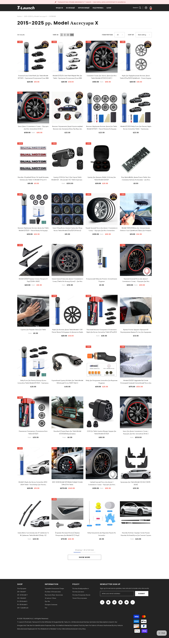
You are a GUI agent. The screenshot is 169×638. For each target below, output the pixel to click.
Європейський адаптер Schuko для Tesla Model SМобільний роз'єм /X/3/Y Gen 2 (67, 381)
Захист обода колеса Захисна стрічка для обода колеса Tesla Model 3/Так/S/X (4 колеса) (67, 229)
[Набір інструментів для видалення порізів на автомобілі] (102, 514)
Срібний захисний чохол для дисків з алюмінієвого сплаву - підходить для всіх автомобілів (101, 483)
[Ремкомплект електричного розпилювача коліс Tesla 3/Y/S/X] (33, 412)
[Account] (146, 8)
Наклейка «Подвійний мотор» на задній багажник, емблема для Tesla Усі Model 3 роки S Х (33, 178)
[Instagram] (108, 602)
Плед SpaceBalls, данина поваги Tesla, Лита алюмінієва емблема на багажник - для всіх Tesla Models (135, 178)
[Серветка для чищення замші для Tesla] (33, 311)
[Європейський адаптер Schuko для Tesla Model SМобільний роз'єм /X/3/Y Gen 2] (67, 361)
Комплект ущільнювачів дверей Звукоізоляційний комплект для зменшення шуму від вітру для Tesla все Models (67, 127)
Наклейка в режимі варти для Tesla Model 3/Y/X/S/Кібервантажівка (67, 432)
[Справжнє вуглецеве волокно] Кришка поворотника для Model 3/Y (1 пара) (67, 534)
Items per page (107, 35)
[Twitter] (132, 602)
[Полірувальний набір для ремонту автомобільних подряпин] (102, 260)
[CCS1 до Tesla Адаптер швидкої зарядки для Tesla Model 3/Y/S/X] (102, 412)
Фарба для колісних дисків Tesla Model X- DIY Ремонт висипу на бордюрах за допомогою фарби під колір (67, 331)
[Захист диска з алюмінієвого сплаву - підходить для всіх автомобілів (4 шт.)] (33, 108)
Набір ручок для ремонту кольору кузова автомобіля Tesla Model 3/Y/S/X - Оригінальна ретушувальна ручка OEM (33, 381)
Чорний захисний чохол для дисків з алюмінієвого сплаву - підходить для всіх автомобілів (101, 229)
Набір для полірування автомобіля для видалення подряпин (101, 381)
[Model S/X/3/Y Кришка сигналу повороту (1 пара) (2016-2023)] (33, 260)
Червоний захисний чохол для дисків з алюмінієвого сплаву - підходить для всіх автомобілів (135, 280)
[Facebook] (102, 602)
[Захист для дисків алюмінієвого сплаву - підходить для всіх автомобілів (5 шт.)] (136, 412)
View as (55, 35)
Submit (141, 593)
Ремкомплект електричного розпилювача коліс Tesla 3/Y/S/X (33, 432)
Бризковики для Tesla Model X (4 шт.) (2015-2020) (136, 483)
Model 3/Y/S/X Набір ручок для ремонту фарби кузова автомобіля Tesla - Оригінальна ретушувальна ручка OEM (135, 127)
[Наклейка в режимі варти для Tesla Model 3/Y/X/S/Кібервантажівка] (67, 412)
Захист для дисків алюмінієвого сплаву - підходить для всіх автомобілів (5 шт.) (136, 432)
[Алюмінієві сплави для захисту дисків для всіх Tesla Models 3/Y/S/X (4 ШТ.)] (102, 57)
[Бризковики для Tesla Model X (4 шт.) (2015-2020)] (136, 463)
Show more (84, 557)
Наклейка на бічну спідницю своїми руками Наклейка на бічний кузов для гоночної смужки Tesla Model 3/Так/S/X (136, 534)
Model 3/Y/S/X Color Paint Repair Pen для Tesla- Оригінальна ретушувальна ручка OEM (67, 77)
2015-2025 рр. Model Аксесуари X (35, 16)
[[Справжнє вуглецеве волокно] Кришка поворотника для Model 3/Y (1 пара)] (67, 514)
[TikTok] (120, 602)
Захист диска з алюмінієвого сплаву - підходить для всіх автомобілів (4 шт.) (33, 127)
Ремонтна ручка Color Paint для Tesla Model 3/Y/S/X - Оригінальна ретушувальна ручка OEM (33, 77)
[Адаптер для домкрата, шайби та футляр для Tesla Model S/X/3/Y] (102, 158)
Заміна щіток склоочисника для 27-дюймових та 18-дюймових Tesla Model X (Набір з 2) (33, 534)
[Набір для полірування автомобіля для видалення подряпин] (102, 361)
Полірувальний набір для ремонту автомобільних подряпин (101, 280)
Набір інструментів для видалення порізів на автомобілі (101, 534)
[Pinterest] (114, 602)
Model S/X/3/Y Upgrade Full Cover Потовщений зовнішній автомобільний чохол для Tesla (135, 381)
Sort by (131, 35)
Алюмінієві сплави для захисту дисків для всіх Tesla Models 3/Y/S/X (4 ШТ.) (101, 77)
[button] (61, 34)
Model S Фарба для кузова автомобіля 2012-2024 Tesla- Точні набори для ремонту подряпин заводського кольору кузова (33, 483)
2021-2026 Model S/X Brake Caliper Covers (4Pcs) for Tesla (67, 483)
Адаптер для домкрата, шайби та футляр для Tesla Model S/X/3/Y (101, 178)
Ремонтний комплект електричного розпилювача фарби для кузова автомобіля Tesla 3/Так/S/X (101, 331)
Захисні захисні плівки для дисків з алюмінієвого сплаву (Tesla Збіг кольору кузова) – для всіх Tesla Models (67, 280)
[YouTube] (126, 602)
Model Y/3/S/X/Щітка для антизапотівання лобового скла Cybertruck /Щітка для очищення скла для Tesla (136, 229)
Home (19, 16)
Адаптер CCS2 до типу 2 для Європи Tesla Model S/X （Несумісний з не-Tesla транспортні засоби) (67, 178)
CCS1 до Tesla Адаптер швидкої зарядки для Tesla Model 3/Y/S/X (101, 432)
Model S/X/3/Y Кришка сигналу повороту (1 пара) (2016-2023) (33, 280)
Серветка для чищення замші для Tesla (33, 330)
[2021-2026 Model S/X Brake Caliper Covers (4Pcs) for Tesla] (67, 463)
